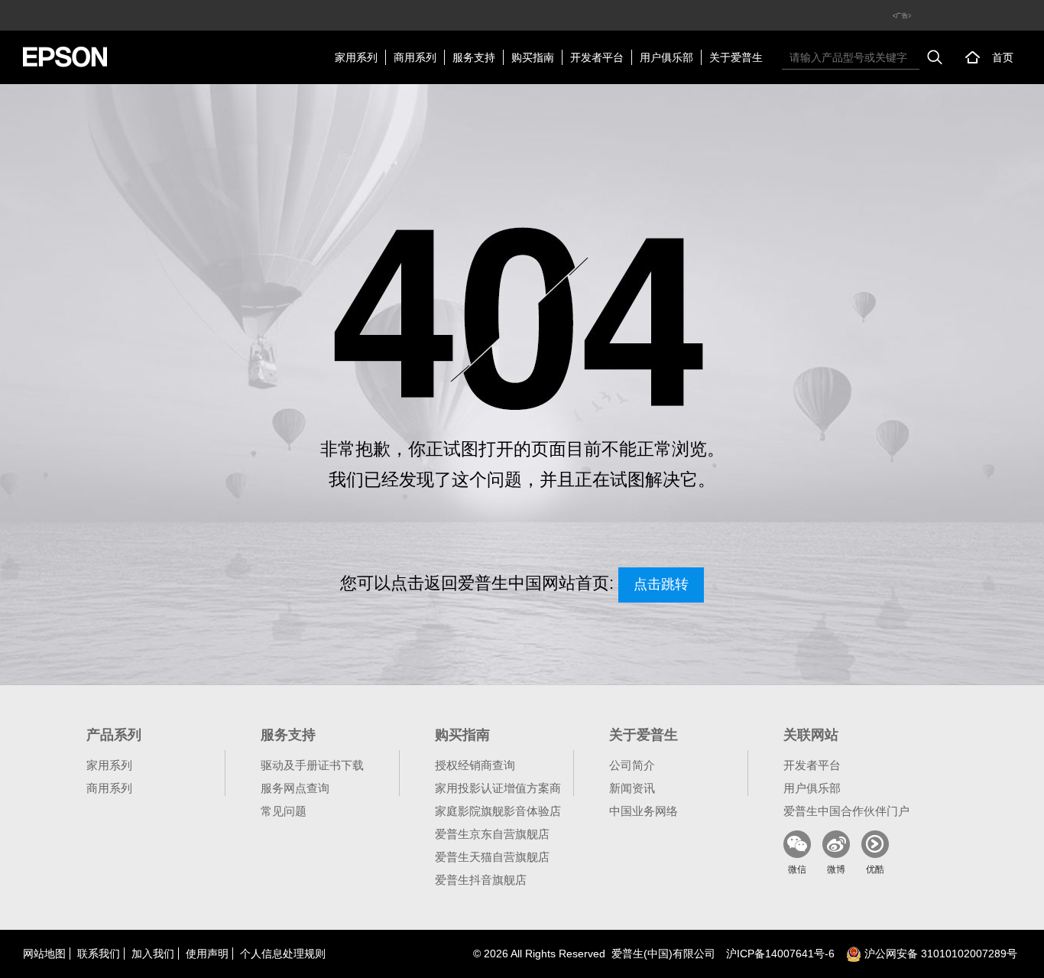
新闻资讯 (632, 787)
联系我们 (98, 953)
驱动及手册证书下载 (312, 765)
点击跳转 (661, 584)
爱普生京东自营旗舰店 (492, 833)
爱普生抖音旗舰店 (481, 879)
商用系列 (415, 57)
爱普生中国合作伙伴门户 (846, 810)
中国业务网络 (643, 810)
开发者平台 (597, 57)
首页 (1002, 57)
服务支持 (473, 57)
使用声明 (207, 953)
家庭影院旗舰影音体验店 (498, 810)
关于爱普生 (736, 57)
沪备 (780, 953)
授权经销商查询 (475, 765)
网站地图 (44, 953)
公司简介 (632, 765)
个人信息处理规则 (283, 953)
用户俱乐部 (666, 57)
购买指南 (532, 57)
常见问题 (283, 810)
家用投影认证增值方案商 (498, 787)
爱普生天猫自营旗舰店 (492, 856)
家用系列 (356, 57)
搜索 (934, 57)
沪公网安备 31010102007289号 (939, 953)
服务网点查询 (295, 787)
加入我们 (152, 953)
